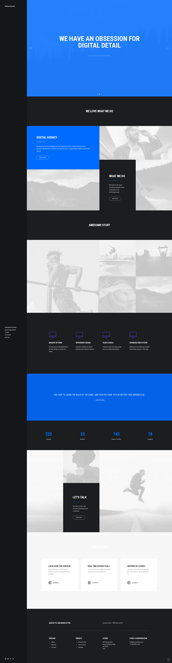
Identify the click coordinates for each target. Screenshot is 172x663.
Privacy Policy (82, 642)
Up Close (8, 335)
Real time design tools (99, 566)
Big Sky (7, 337)
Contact (79, 517)
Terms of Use (82, 644)
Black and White (10, 330)
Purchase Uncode (99, 59)
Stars (7, 332)
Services (115, 198)
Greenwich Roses (10, 327)
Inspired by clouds (136, 566)
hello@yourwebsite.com (136, 642)
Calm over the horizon (59, 566)
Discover (42, 157)
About (53, 642)
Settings (80, 647)
